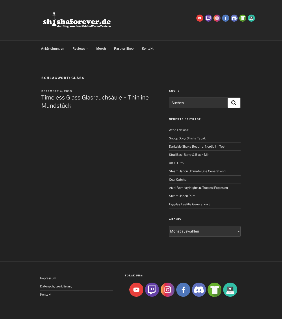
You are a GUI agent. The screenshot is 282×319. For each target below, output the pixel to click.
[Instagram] (217, 18)
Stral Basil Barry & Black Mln (189, 154)
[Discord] (234, 18)
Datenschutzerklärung (56, 286)
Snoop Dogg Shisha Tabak (187, 138)
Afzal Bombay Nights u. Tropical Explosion (198, 188)
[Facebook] (226, 18)
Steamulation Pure (182, 196)
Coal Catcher (178, 179)
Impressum (48, 278)
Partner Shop (124, 48)
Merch (101, 48)
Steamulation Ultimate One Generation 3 (197, 171)
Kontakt (148, 48)
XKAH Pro (176, 163)
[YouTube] (200, 18)
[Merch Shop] (243, 18)
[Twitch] (208, 18)
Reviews (78, 48)
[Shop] (251, 18)
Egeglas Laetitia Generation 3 (189, 204)
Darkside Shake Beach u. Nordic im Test (197, 146)
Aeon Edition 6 (179, 130)
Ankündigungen (52, 48)
